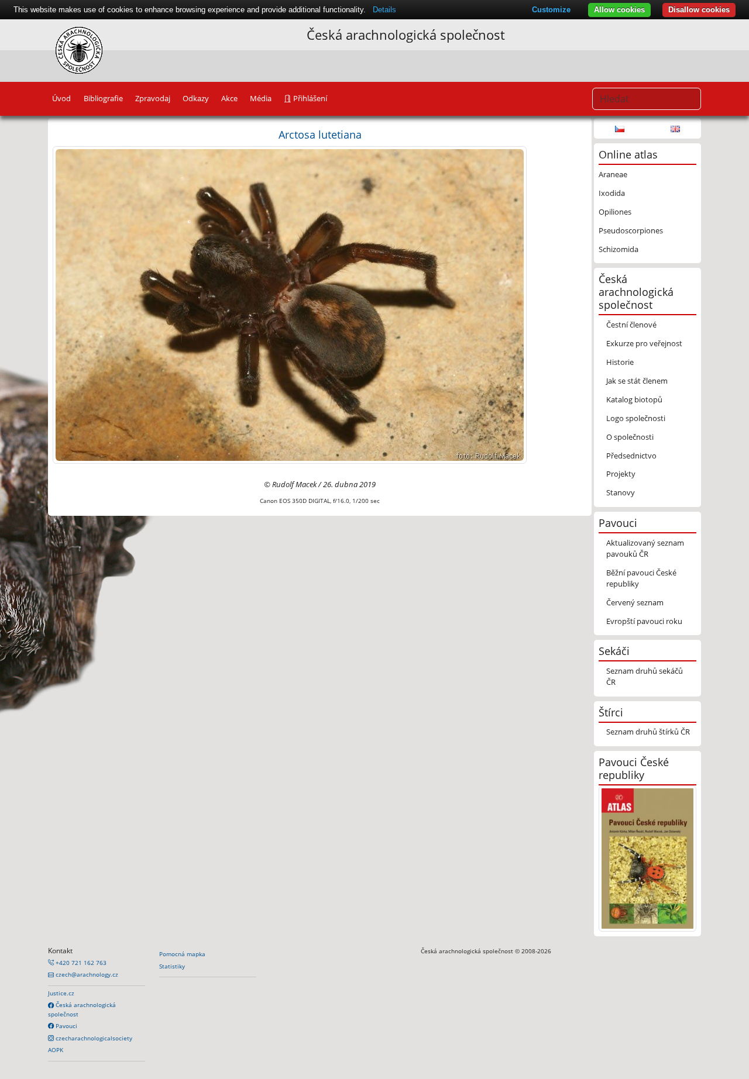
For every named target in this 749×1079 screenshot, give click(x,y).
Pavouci (65, 1026)
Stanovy (620, 492)
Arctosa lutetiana (320, 134)
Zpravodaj (152, 98)
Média (261, 98)
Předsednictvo (631, 455)
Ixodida (612, 193)
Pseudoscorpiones (631, 230)
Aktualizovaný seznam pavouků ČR (645, 548)
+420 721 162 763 (80, 963)
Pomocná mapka (182, 954)
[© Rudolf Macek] (290, 304)
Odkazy (196, 98)
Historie (620, 362)
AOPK (55, 1050)
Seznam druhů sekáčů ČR (644, 676)
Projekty (620, 473)
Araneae (613, 174)
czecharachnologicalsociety (93, 1038)
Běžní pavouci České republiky (641, 578)
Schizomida (618, 249)
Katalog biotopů (634, 399)
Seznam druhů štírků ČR (648, 731)
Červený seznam (635, 602)
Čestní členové (631, 324)
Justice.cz (61, 993)
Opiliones (615, 211)
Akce (229, 98)
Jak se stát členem (637, 380)
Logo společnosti (635, 418)
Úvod (61, 98)
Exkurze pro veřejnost (644, 343)
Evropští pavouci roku (644, 621)
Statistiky (172, 966)
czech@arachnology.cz (86, 974)
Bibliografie (103, 98)
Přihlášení (309, 98)
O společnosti (630, 437)
